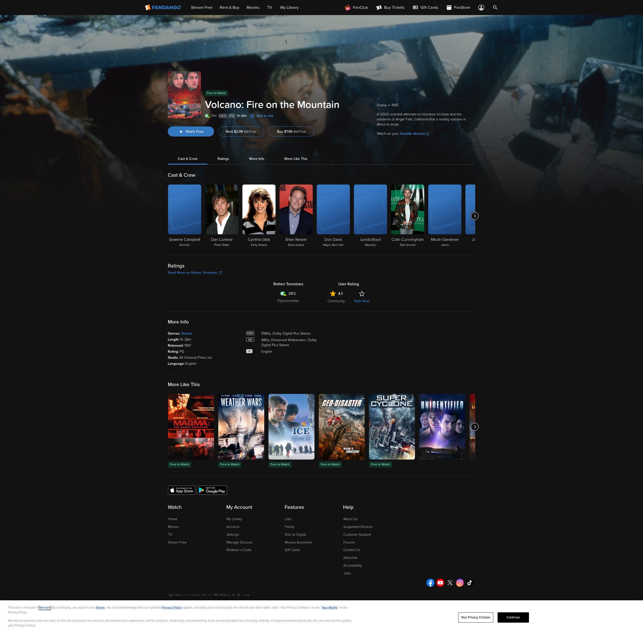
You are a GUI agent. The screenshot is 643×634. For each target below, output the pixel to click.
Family (290, 527)
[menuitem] (425, 7)
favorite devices (412, 133)
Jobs (347, 573)
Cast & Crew (187, 159)
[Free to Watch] (191, 427)
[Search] (495, 7)
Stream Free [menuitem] (201, 7)
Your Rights (330, 608)
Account (233, 527)
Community (336, 301)
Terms (100, 608)
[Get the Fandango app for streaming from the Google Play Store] (212, 489)
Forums (349, 542)
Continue (513, 617)
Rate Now (361, 301)
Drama (186, 333)
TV (170, 534)
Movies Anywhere (298, 542)
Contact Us (351, 550)
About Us (350, 519)
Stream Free (177, 542)
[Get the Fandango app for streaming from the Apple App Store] (181, 489)
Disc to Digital (295, 534)
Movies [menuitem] (253, 7)
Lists (288, 519)
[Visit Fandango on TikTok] (469, 582)
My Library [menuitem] (289, 7)
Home (172, 519)
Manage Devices (239, 542)
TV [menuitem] (269, 7)
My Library (234, 519)
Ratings (223, 159)
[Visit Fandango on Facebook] (430, 582)
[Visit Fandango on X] (450, 582)
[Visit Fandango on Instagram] (460, 582)
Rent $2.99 (241, 131)
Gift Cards (292, 550)
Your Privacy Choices (476, 617)
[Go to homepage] (163, 7)
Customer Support (357, 534)
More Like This (295, 159)
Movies (173, 527)
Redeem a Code (239, 550)
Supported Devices (358, 527)
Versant (44, 608)
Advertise (350, 558)
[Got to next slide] (474, 216)
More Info (256, 159)
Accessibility (352, 565)
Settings (233, 534)
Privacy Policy (172, 608)
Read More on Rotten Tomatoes (192, 272)
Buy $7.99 (291, 131)
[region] (321, 617)
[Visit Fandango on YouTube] (440, 582)
